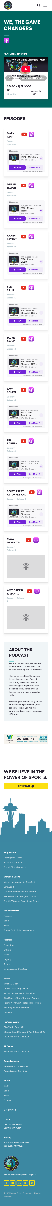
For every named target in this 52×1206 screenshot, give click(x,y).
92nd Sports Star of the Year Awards (21, 998)
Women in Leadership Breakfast (19, 882)
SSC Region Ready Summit (17, 1008)
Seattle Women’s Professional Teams (21, 901)
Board (6, 921)
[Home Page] (11, 1163)
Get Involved (10, 1110)
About (7, 1081)
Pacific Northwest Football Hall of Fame (23, 1003)
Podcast (8, 1100)
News (6, 925)
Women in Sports (12, 877)
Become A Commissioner (16, 1066)
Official (7, 950)
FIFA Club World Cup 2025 (16, 1037)
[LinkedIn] (19, 1183)
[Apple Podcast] (6, 40)
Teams (7, 964)
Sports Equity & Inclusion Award (19, 930)
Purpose (8, 916)
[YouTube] (24, 134)
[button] (45, 5)
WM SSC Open (11, 984)
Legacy (7, 959)
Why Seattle (10, 852)
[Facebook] (6, 1183)
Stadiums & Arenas (13, 862)
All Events (8, 1046)
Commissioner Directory (15, 969)
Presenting (9, 945)
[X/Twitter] (32, 1183)
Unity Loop (9, 1012)
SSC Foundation (11, 911)
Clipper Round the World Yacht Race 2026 (24, 1032)
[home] (8, 5)
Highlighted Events (13, 858)
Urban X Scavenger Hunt (16, 989)
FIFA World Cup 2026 (14, 1027)
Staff (6, 1086)
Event (6, 955)
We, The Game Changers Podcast (20, 896)
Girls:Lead (9, 887)
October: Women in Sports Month (20, 892)
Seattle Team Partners (14, 867)
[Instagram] (25, 1183)
